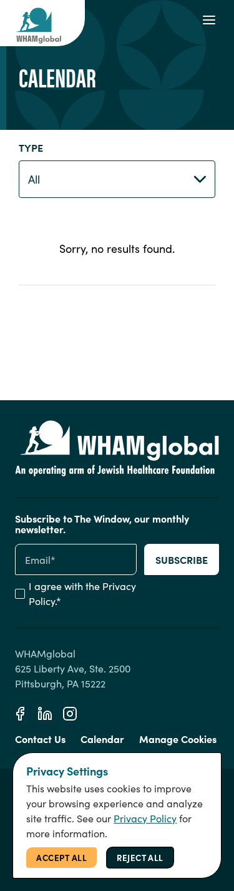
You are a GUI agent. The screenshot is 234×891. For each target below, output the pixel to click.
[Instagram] (69, 713)
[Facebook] (19, 713)
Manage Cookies (178, 739)
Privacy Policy (145, 818)
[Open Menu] (209, 19)
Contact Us (40, 739)
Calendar (102, 739)
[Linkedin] (44, 713)
